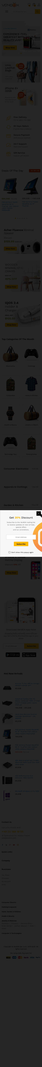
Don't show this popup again (22, 552)
